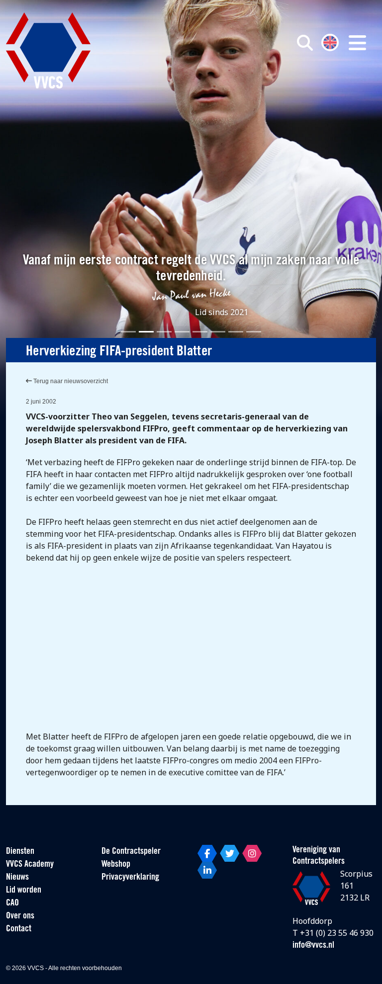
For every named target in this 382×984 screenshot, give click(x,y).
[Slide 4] (182, 331)
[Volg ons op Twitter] (229, 853)
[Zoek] (305, 43)
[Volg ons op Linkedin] (207, 870)
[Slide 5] (199, 331)
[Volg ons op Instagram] (252, 853)
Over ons (20, 916)
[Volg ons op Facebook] (207, 853)
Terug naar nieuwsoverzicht (70, 381)
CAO (12, 903)
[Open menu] (357, 43)
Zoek (276, 87)
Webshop (115, 864)
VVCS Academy (30, 864)
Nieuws (17, 877)
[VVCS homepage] (48, 50)
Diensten (20, 851)
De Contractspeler (131, 851)
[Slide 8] (253, 331)
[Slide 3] (164, 331)
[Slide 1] (128, 331)
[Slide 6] (217, 331)
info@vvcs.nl (313, 945)
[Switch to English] (330, 41)
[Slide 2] (146, 331)
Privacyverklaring (130, 877)
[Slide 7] (235, 331)
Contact (18, 929)
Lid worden (23, 890)
